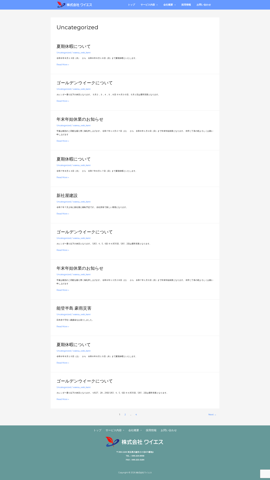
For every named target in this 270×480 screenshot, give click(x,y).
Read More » (63, 64)
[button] (115, 430)
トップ (131, 4)
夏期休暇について (74, 46)
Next (212, 414)
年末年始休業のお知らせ (80, 119)
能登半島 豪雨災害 (74, 308)
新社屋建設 (67, 195)
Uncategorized (64, 52)
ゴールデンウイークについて (85, 82)
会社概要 (168, 4)
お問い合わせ (204, 4)
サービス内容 (148, 4)
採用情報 (186, 4)
